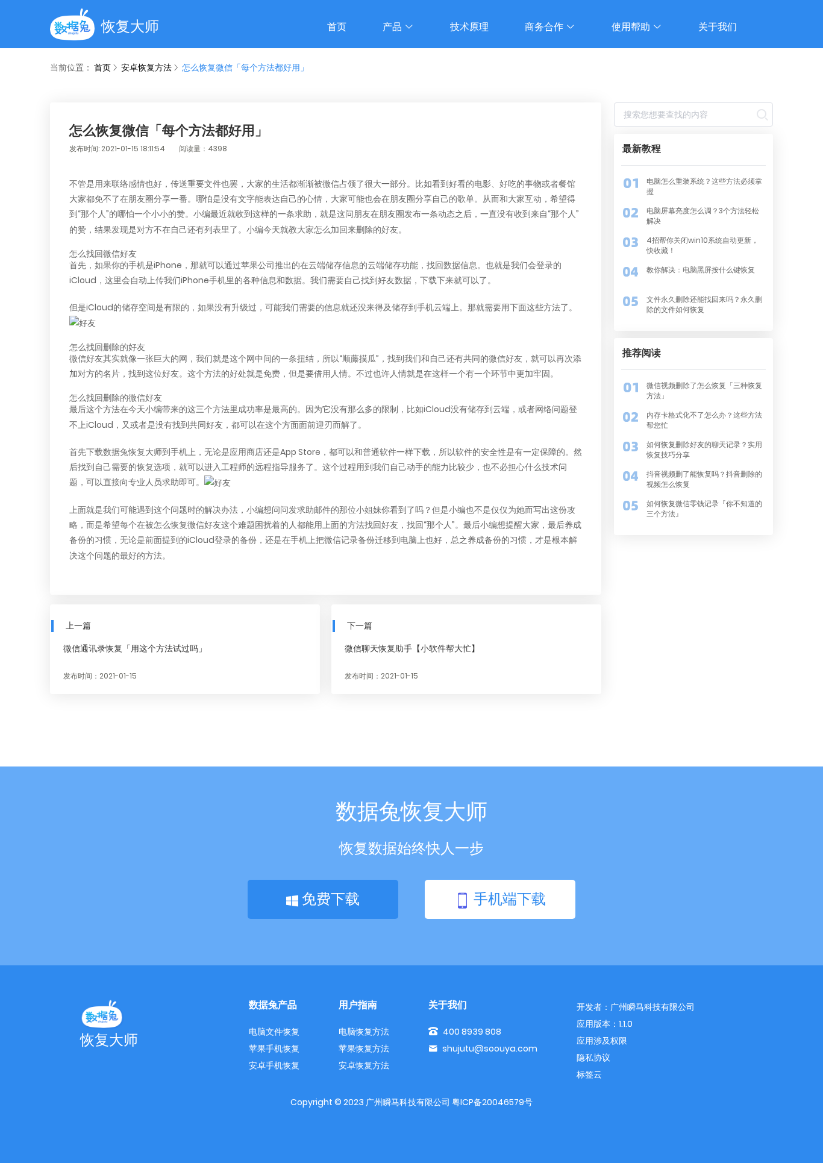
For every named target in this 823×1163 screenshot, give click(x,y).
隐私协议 (593, 1058)
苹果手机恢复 (274, 1048)
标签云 (589, 1074)
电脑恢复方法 (364, 1032)
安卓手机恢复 (274, 1065)
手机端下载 (508, 899)
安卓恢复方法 (146, 67)
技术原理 (469, 27)
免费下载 (329, 899)
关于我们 (717, 27)
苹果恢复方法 (364, 1048)
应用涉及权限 (602, 1041)
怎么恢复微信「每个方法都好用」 (245, 67)
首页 (336, 27)
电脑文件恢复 (274, 1032)
